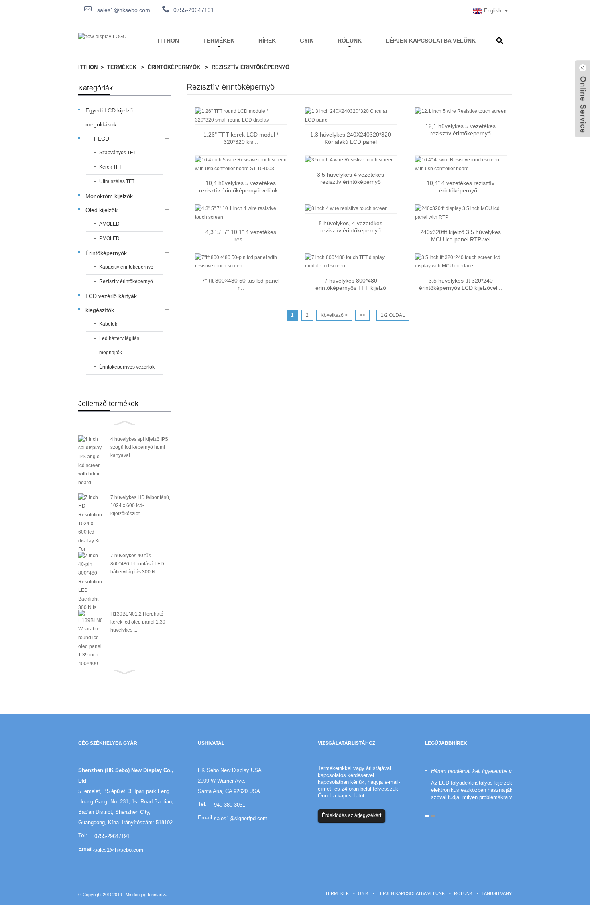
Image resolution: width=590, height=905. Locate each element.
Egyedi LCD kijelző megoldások (109, 117)
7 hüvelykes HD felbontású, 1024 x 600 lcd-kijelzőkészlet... (140, 505)
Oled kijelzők (101, 210)
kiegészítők (99, 310)
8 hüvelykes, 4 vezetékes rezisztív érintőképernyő (350, 227)
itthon (168, 40)
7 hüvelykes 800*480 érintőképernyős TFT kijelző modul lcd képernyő (350, 284)
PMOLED (109, 238)
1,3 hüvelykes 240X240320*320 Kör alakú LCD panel (350, 138)
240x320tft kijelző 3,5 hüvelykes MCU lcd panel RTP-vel (460, 236)
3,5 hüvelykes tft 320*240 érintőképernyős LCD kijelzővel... (460, 284)
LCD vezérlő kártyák (111, 296)
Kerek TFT (110, 167)
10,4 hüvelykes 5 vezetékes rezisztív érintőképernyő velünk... (241, 187)
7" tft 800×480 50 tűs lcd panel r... (240, 284)
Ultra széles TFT (116, 181)
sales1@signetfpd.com (240, 818)
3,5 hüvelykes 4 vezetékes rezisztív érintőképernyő (350, 178)
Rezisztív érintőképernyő (250, 67)
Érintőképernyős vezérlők (127, 367)
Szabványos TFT (117, 152)
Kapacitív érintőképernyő (126, 267)
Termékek (218, 40)
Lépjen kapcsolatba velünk (431, 40)
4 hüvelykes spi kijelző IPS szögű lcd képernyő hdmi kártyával (139, 447)
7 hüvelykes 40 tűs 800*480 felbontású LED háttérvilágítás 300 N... (137, 564)
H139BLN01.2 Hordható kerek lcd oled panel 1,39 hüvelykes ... (137, 622)
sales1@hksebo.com (123, 10)
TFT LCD (97, 138)
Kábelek (108, 324)
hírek (267, 40)
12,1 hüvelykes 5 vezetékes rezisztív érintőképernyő (460, 130)
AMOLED (109, 224)
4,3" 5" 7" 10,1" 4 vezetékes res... (240, 236)
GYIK (306, 40)
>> (362, 315)
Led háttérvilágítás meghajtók (119, 345)
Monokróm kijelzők (109, 196)
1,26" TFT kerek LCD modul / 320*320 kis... (240, 138)
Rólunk (350, 40)
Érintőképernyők (174, 67)
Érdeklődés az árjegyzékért (351, 815)
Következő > (334, 315)
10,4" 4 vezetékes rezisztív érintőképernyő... (460, 187)
